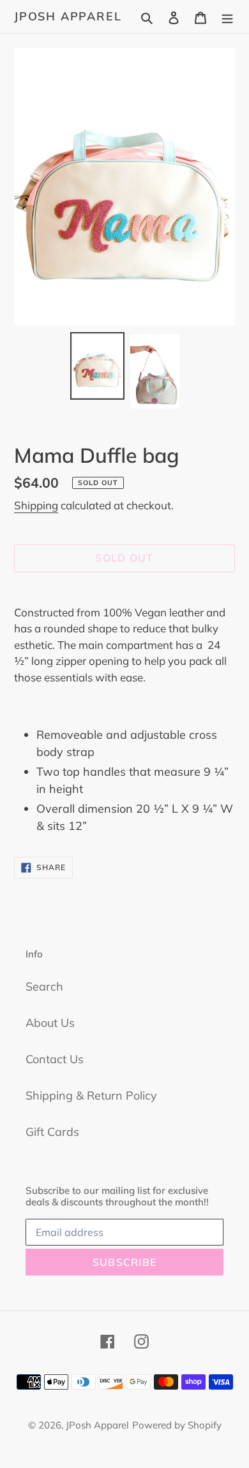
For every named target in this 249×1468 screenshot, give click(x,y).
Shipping (36, 505)
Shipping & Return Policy (91, 1095)
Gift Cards (52, 1131)
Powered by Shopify (177, 1425)
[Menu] (227, 16)
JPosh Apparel (67, 17)
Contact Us (55, 1059)
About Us (50, 1022)
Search (44, 986)
